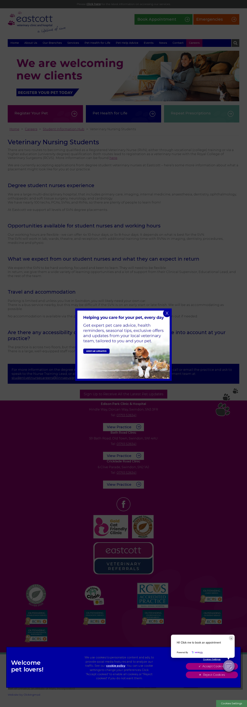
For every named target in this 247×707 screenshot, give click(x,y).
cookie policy (115, 665)
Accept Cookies (213, 666)
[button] (229, 666)
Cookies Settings (231, 703)
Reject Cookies (214, 675)
